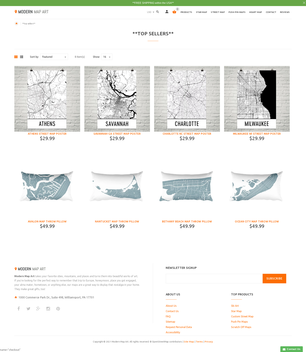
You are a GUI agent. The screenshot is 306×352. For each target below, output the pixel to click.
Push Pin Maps (239, 321)
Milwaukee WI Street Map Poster (257, 133)
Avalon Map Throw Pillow (47, 221)
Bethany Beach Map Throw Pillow (187, 221)
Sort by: (34, 56)
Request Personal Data (179, 327)
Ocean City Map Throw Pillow (257, 221)
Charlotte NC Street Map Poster (187, 133)
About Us (171, 305)
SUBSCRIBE (274, 278)
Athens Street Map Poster (47, 133)
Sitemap (170, 321)
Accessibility (173, 332)
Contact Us (172, 311)
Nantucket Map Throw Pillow (117, 221)
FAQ (168, 316)
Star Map (236, 311)
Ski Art (235, 305)
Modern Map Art (24, 276)
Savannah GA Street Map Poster (117, 133)
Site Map (189, 341)
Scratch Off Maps (241, 327)
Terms (199, 341)
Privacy (209, 341)
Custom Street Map (242, 316)
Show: (96, 56)
